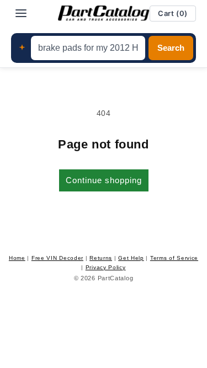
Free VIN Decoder (57, 258)
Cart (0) (173, 13)
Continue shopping (104, 180)
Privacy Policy (106, 267)
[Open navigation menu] (21, 13)
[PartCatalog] (104, 13)
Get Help (131, 258)
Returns (100, 258)
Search (170, 48)
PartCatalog (116, 278)
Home (17, 258)
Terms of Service (174, 258)
